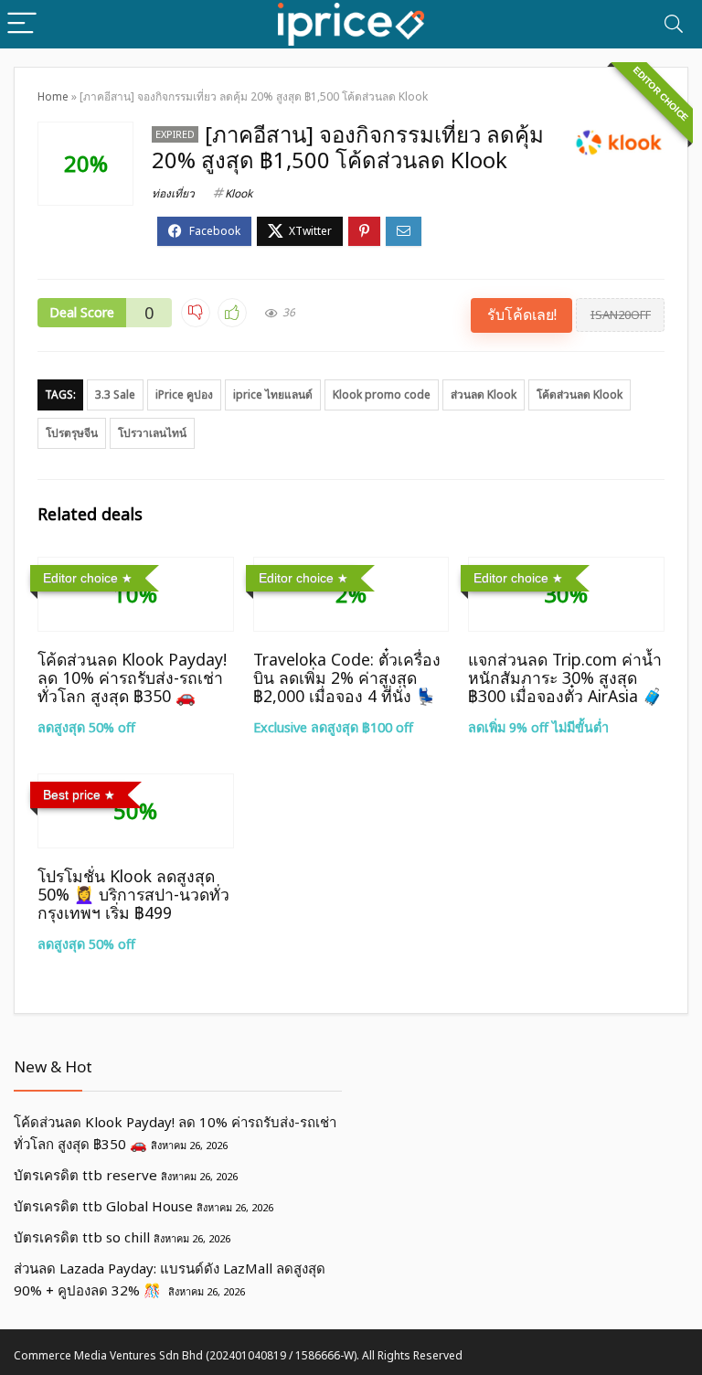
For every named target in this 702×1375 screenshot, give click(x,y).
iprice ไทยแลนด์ (273, 394)
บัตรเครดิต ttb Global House (103, 1206)
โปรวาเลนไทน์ (152, 433)
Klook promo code (382, 394)
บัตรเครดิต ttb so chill (82, 1237)
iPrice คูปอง (184, 394)
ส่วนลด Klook (483, 394)
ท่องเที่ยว (173, 193)
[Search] (674, 24)
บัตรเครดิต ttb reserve (85, 1175)
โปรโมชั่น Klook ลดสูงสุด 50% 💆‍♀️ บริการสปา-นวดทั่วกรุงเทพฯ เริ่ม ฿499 (133, 894)
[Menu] (22, 24)
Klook (238, 193)
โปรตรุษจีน (72, 433)
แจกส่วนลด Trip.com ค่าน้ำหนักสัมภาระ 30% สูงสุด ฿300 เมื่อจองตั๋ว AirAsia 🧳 (565, 677)
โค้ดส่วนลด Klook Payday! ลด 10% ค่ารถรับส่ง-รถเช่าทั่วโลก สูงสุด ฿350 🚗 (132, 677)
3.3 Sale (115, 394)
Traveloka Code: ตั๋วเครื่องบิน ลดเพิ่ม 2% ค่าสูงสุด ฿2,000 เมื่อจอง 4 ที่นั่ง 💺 (347, 677)
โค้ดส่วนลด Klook (579, 394)
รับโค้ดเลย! (522, 314)
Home (53, 96)
